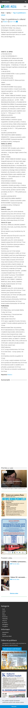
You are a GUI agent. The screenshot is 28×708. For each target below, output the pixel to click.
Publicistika (5, 618)
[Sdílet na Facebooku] (17, 21)
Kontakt (4, 634)
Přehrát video (15, 564)
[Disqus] (14, 402)
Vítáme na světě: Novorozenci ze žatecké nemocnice (12, 482)
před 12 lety (13, 21)
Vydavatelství (5, 632)
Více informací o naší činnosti (12, 649)
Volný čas (4, 620)
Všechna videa (14, 593)
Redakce (5, 21)
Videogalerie (5, 624)
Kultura (4, 615)
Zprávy (8, 13)
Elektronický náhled (6, 636)
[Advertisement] (14, 44)
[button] (24, 702)
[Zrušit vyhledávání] (25, 2)
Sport (3, 613)
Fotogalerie (5, 626)
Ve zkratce (4, 622)
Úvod (2, 13)
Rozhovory (4, 616)
